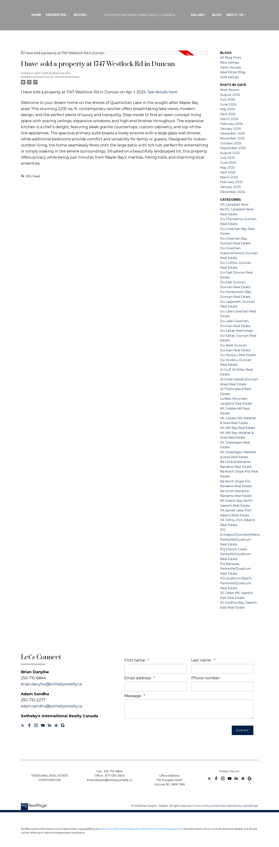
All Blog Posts (230, 57)
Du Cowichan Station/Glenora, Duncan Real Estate (239, 253)
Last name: (202, 660)
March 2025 (229, 177)
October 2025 (230, 143)
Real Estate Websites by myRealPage (235, 805)
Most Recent (230, 90)
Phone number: (205, 678)
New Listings (229, 62)
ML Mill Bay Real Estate (237, 428)
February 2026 (231, 124)
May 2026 (227, 109)
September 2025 (233, 148)
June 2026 (228, 104)
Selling (197, 15)
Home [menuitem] (36, 15)
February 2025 (231, 182)
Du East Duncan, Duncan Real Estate (57, 76)
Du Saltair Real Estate (236, 331)
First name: (135, 660)
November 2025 (232, 138)
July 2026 (227, 99)
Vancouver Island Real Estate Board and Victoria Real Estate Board (141, 828)
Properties (56, 15)
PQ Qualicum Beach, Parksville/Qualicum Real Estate (236, 583)
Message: (133, 696)
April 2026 (228, 114)
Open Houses (230, 67)
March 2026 (229, 119)
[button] (22, 725)
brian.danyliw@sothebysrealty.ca (51, 684)
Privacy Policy (202, 805)
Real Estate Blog (232, 72)
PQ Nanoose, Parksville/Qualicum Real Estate (235, 568)
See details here (162, 92)
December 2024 (232, 192)
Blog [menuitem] (216, 15)
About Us (234, 15)
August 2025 (230, 153)
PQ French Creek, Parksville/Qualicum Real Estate (235, 554)
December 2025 (232, 133)
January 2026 (230, 129)
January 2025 (230, 187)
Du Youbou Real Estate (238, 355)
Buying (80, 15)
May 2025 (227, 167)
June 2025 (228, 162)
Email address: (138, 678)
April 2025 (228, 172)
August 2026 (230, 95)
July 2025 (227, 158)
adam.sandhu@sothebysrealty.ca (51, 706)
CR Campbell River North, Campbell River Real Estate (237, 209)
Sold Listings (229, 77)
